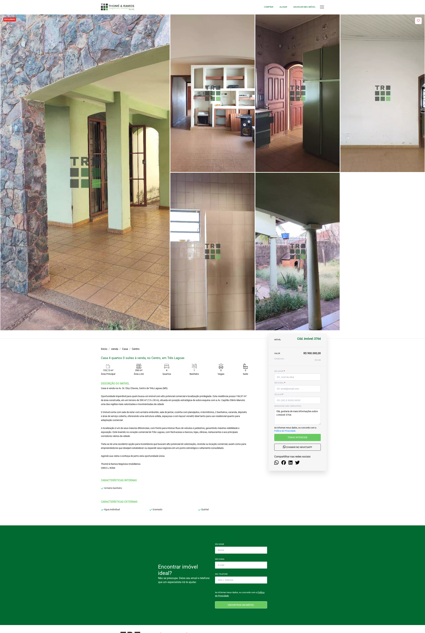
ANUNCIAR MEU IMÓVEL (304, 7)
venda (114, 349)
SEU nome (279, 371)
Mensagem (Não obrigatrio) (287, 406)
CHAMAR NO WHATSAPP (299, 447)
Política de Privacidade (285, 431)
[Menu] (322, 7)
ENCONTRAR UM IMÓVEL (241, 605)
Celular (278, 394)
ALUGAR (283, 7)
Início (104, 349)
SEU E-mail (279, 383)
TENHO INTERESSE (297, 437)
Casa (125, 349)
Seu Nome (220, 544)
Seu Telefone (222, 574)
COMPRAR (268, 7)
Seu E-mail (220, 559)
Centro (135, 349)
